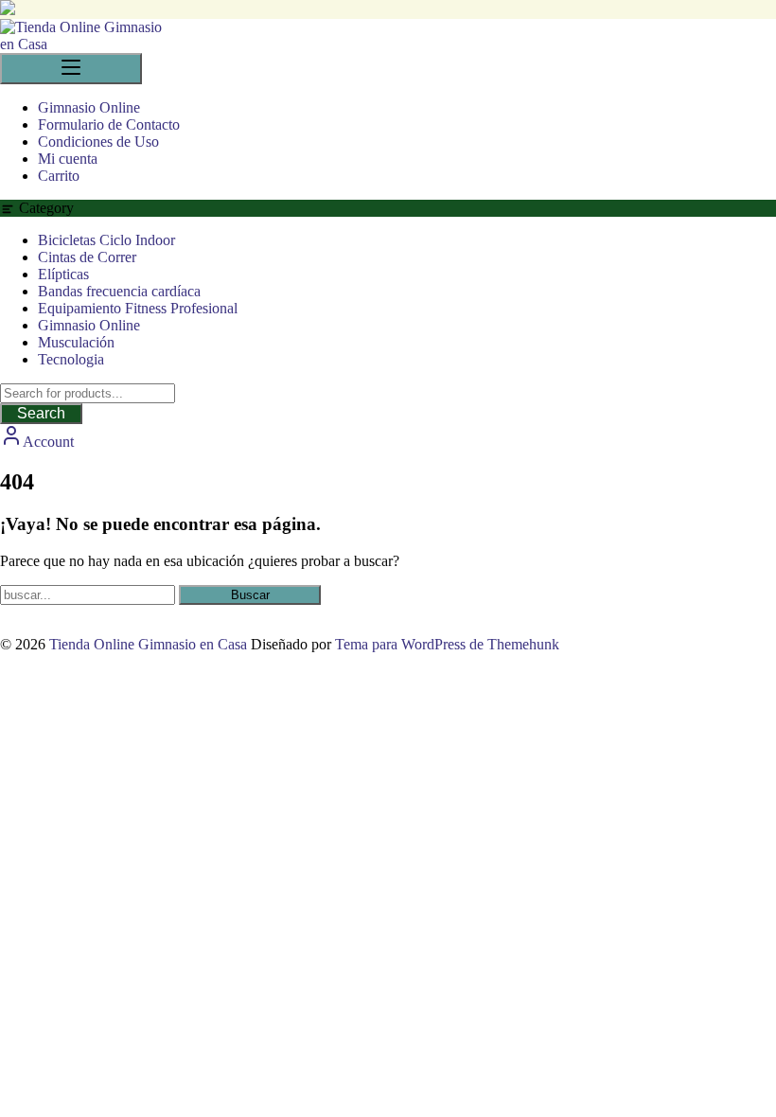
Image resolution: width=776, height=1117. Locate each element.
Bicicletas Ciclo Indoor (106, 240)
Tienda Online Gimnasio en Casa (148, 644)
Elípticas (63, 274)
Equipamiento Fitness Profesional (138, 308)
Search (41, 413)
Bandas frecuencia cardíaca (119, 291)
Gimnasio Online (89, 325)
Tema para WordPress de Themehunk (447, 644)
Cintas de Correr (87, 257)
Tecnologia (71, 359)
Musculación (76, 342)
